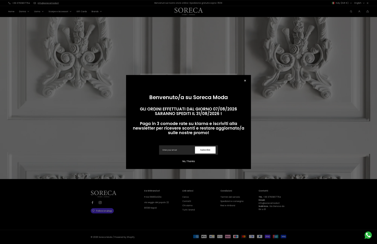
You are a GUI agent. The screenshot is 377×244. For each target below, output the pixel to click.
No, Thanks (188, 161)
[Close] (245, 80)
